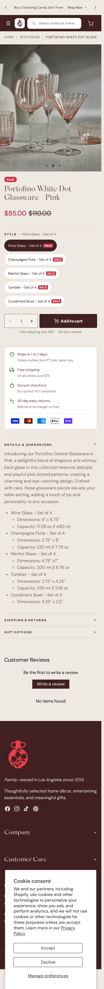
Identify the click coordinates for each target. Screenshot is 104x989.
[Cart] (91, 23)
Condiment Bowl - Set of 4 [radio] (34, 301)
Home (9, 37)
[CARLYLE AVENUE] (20, 23)
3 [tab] (60, 165)
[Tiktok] (26, 809)
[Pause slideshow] (38, 165)
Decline (48, 962)
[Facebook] (7, 809)
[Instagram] (17, 809)
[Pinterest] (36, 809)
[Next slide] (95, 7)
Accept (48, 948)
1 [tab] (47, 165)
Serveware (30, 37)
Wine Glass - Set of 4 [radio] (30, 245)
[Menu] (8, 23)
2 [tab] (53, 165)
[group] (50, 107)
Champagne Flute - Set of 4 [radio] (34, 259)
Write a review (51, 684)
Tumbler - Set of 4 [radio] (27, 287)
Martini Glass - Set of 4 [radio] (31, 273)
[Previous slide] (6, 7)
